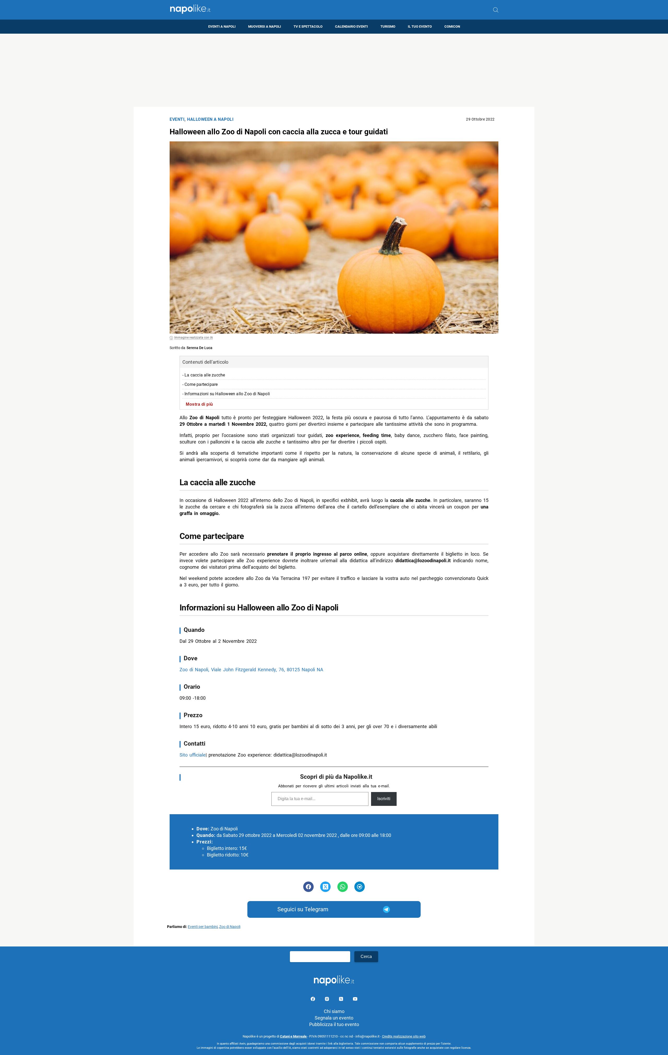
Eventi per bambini (203, 927)
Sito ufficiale (193, 755)
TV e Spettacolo (308, 26)
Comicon (452, 26)
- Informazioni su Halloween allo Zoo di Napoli (226, 393)
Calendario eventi (351, 26)
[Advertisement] (334, 70)
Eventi (177, 119)
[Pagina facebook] (313, 1000)
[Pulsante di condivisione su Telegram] (359, 887)
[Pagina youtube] (355, 1000)
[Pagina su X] (342, 1000)
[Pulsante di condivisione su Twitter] (325, 887)
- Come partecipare (200, 384)
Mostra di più (199, 404)
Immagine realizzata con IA (193, 337)
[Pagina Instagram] (327, 1000)
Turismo (387, 26)
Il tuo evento (420, 26)
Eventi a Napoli (222, 26)
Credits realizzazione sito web (404, 1036)
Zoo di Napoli (229, 927)
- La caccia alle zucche (203, 375)
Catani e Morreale (293, 1036)
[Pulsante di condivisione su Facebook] (308, 887)
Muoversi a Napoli (264, 26)
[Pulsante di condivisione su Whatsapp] (342, 887)
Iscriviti (383, 798)
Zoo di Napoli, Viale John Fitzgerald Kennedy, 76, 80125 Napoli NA (251, 669)
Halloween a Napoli (210, 119)
